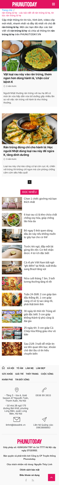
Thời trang (32, 374)
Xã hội (10, 368)
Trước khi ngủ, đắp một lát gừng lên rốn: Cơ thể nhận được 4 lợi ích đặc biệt (38, 249)
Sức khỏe (7, 374)
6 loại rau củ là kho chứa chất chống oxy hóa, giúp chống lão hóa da (40, 218)
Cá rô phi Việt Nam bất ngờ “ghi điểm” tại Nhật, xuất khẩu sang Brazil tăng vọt (40, 265)
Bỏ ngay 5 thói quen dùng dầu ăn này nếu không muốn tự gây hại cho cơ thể (40, 234)
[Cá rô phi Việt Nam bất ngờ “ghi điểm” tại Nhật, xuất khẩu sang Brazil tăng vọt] (12, 267)
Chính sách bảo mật (29, 470)
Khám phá (7, 379)
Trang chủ (7, 10)
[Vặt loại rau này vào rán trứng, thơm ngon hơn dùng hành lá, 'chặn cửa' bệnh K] (29, 55)
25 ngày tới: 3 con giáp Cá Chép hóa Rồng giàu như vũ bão (40, 331)
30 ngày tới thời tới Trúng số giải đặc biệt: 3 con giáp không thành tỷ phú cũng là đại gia (40, 316)
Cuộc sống (47, 374)
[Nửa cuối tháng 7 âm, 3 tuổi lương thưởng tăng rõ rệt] (12, 283)
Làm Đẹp (40, 368)
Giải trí (19, 374)
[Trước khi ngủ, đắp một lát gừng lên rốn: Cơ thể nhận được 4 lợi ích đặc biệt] (12, 251)
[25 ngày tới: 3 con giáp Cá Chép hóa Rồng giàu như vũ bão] (12, 333)
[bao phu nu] (24, 4)
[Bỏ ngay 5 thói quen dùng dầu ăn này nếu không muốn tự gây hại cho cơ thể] (12, 235)
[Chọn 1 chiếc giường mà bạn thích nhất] (12, 204)
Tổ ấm (20, 368)
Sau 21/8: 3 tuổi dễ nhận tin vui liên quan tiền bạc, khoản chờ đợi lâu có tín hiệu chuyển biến (40, 348)
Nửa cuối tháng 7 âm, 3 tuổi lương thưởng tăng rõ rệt (39, 280)
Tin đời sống (22, 379)
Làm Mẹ (29, 368)
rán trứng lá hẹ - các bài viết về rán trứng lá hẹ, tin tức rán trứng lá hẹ (28, 14)
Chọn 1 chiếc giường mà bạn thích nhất (40, 200)
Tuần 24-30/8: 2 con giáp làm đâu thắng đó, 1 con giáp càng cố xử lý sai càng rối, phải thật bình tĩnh (40, 299)
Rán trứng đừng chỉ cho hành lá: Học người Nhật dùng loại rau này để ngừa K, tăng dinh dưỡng (28, 151)
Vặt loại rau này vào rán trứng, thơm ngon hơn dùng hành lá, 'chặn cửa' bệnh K (27, 78)
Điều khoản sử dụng (29, 475)
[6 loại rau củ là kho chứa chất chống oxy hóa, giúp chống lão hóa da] (12, 220)
